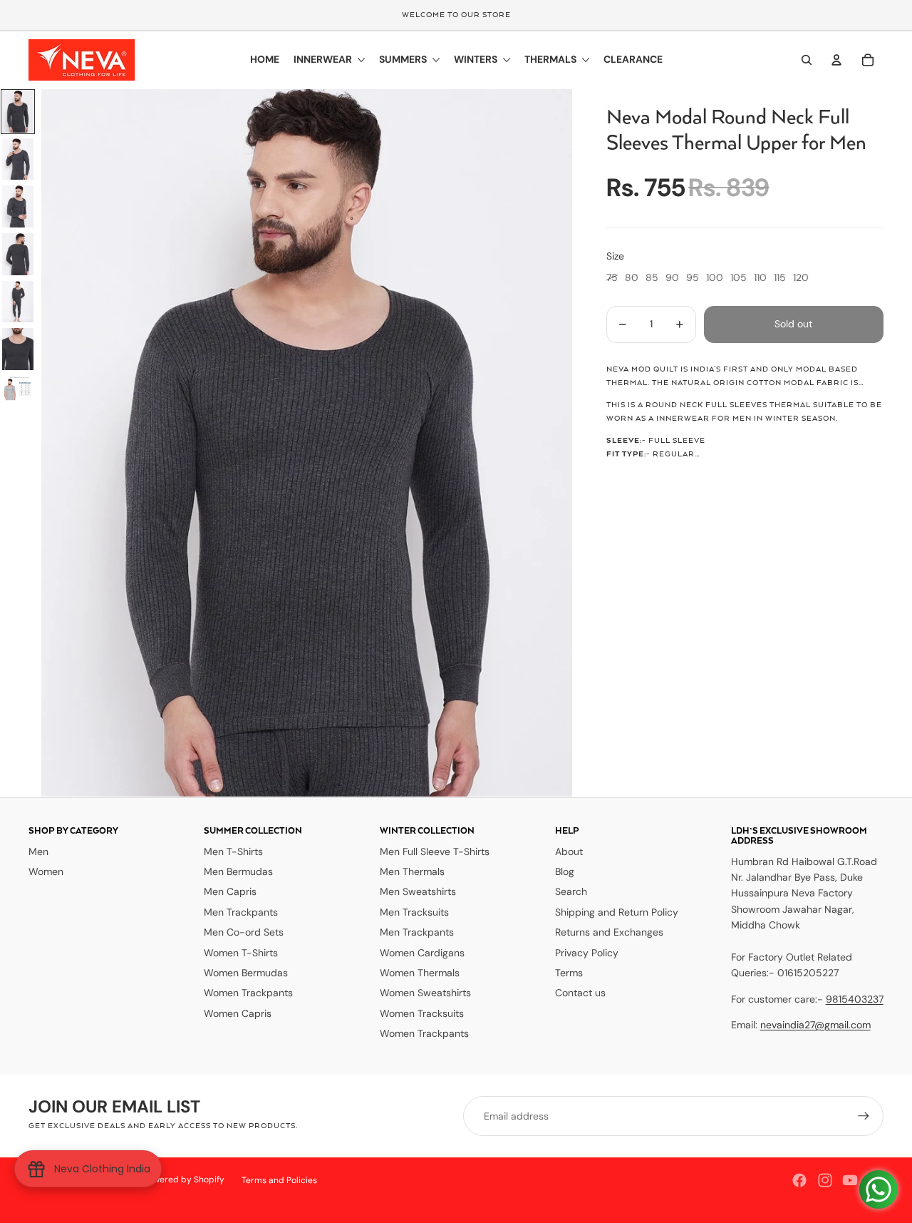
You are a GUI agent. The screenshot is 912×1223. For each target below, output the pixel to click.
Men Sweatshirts (418, 891)
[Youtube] (850, 1180)
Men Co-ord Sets (244, 932)
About (569, 851)
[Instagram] (825, 1180)
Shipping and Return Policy (616, 912)
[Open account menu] (836, 60)
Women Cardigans (422, 952)
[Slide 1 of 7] (17, 112)
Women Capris (237, 1013)
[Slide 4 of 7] (17, 254)
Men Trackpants (241, 912)
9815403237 (855, 999)
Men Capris (230, 891)
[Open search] (806, 60)
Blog (564, 871)
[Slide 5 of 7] (17, 302)
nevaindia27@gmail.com (815, 1024)
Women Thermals (420, 972)
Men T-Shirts (233, 851)
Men (38, 851)
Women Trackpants (248, 992)
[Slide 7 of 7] (17, 389)
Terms (569, 972)
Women (45, 871)
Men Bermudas (238, 871)
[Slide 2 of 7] (17, 159)
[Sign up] (863, 1116)
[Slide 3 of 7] (17, 206)
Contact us (580, 992)
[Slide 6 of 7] (17, 349)
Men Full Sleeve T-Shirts (434, 851)
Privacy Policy (586, 952)
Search (571, 891)
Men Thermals (412, 871)
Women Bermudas (246, 972)
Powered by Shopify (183, 1179)
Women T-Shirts (241, 952)
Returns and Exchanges (609, 932)
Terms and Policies (279, 1180)
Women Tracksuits (422, 1013)
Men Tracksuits (414, 912)
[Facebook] (799, 1180)
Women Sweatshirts (425, 992)
